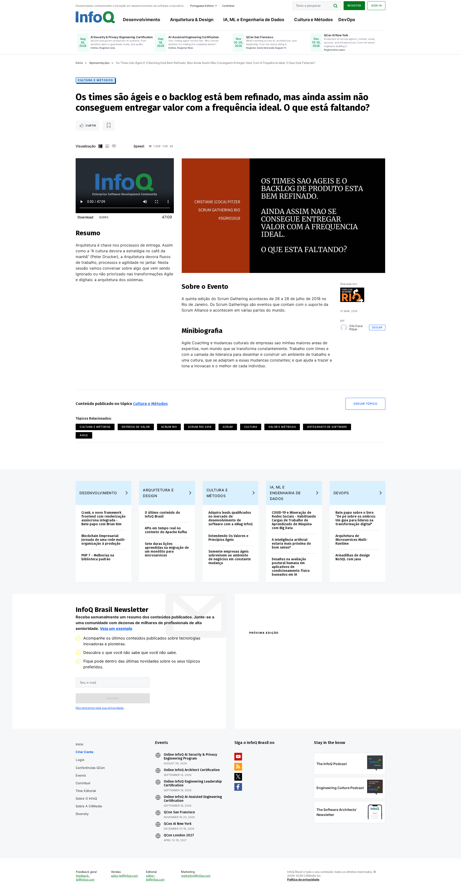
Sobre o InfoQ (86, 798)
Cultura (250, 426)
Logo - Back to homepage (95, 17)
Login (80, 760)
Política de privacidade (303, 879)
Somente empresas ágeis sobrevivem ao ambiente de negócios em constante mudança (229, 557)
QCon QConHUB (282, 643)
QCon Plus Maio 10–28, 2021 (269, 714)
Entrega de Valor (136, 426)
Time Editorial (86, 791)
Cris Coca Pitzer (356, 327)
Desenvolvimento (141, 19)
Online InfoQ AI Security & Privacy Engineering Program (190, 756)
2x (171, 146)
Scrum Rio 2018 (199, 426)
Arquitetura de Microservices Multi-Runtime (351, 540)
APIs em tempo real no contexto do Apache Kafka (166, 530)
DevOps (346, 19)
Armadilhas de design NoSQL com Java (352, 557)
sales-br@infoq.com (124, 875)
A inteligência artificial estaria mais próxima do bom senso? (291, 543)
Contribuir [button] (228, 5)
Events (81, 775)
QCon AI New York (177, 824)
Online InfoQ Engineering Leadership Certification (193, 783)
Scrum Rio (169, 426)
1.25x (156, 146)
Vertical (100, 146)
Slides (103, 217)
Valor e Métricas (282, 426)
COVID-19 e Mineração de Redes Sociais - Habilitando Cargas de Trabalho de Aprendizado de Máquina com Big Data (294, 520)
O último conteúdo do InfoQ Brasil (162, 515)
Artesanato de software (327, 426)
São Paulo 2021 (322, 708)
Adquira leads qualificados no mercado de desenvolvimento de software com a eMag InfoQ (230, 518)
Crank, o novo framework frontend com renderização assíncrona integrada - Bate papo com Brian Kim (103, 518)
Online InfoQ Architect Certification (192, 770)
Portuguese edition (202, 5)
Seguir (377, 327)
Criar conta (84, 752)
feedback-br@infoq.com (85, 877)
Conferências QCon (90, 768)
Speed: (139, 146)
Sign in (376, 5)
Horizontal (107, 146)
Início (79, 63)
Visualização (86, 146)
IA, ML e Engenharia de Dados (253, 19)
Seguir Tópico (365, 403)
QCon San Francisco (179, 812)
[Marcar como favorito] (109, 126)
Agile (84, 435)
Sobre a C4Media (89, 806)
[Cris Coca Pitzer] (343, 327)
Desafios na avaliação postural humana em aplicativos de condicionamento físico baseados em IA (291, 567)
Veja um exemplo (116, 628)
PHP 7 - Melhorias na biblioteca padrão (97, 557)
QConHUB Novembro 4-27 (267, 708)
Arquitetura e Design (158, 493)
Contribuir (83, 783)
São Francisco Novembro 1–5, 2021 (338, 714)
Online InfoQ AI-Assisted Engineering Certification (193, 799)
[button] (113, 698)
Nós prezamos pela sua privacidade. (100, 708)
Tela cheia (114, 146)
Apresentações (99, 63)
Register (354, 5)
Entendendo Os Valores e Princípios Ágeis (228, 538)
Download (85, 217)
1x (150, 146)
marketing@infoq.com (195, 875)
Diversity (82, 814)
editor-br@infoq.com (155, 877)
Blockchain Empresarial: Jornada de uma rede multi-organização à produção (103, 540)
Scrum (228, 426)
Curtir (90, 125)
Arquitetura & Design (191, 19)
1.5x (165, 146)
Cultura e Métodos (313, 19)
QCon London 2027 (179, 835)
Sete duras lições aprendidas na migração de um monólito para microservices (167, 549)
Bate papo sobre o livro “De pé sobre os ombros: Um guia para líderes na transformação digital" (355, 518)
